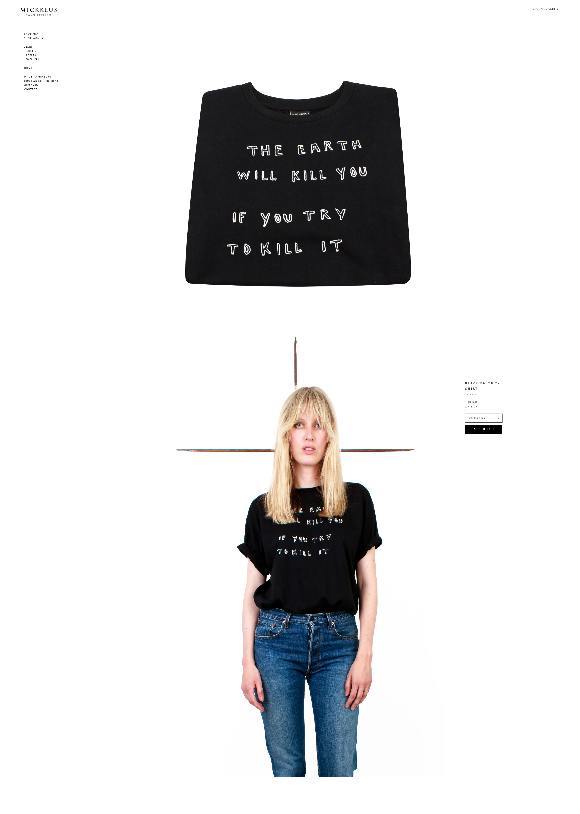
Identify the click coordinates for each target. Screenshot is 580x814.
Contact (30, 89)
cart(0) (546, 9)
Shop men (31, 34)
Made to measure (37, 77)
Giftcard (31, 85)
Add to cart (484, 429)
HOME (28, 68)
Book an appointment (41, 81)
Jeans (28, 47)
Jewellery (31, 59)
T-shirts (30, 51)
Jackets (30, 55)
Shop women (34, 38)
